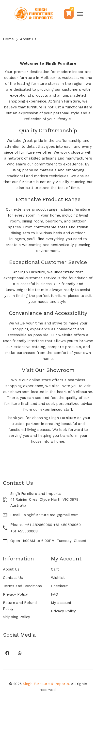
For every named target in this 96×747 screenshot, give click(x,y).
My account (61, 603)
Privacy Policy (15, 594)
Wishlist (58, 577)
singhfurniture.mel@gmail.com (51, 515)
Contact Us (13, 577)
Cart (55, 569)
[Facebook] (7, 653)
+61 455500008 (24, 531)
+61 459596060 (67, 525)
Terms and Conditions (22, 586)
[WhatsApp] (19, 653)
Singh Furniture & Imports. (46, 684)
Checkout (59, 586)
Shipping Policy (16, 617)
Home (8, 39)
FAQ (54, 594)
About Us (11, 569)
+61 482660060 (38, 525)
